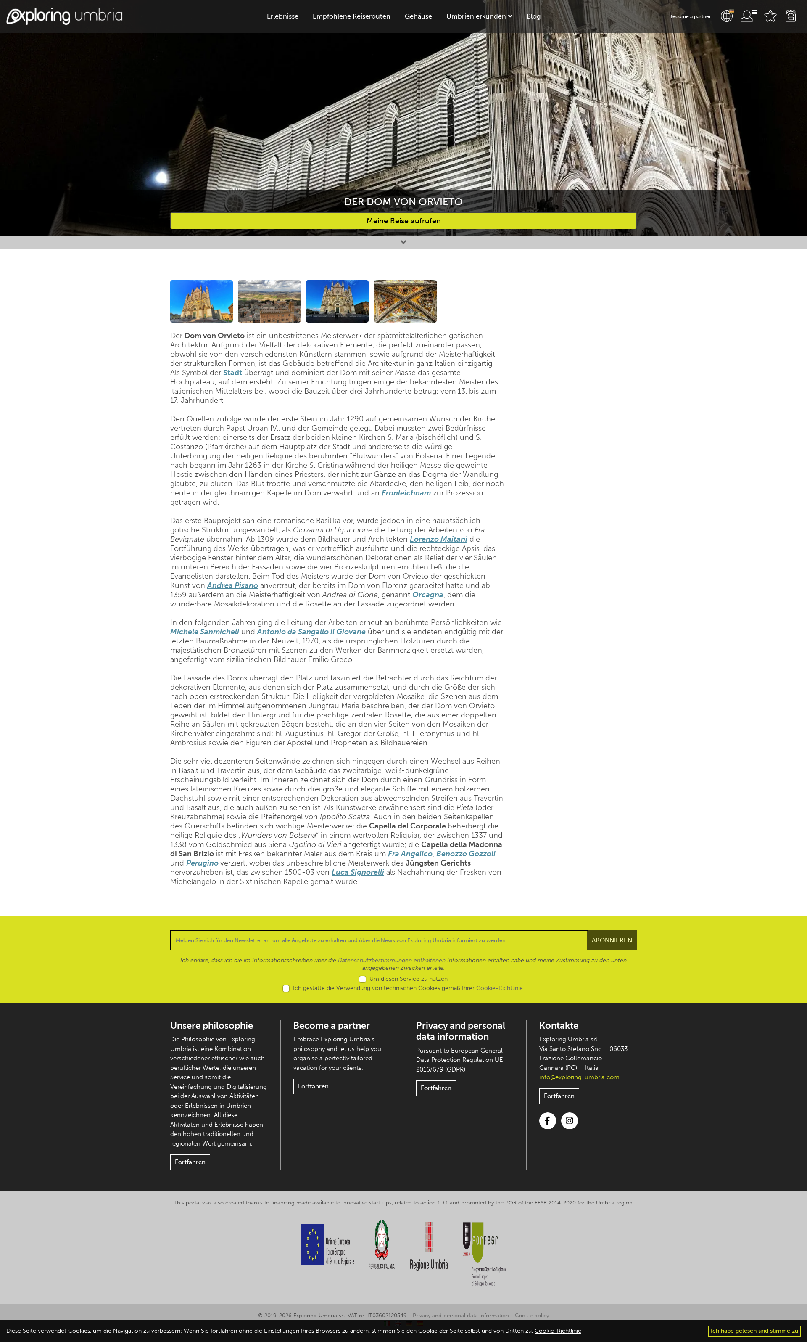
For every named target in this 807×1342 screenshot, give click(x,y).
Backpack (790, 16)
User (748, 16)
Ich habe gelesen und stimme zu (754, 1330)
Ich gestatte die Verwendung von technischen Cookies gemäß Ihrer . (408, 988)
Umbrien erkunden (476, 16)
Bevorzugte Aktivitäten (770, 16)
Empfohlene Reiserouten (351, 16)
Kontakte (558, 1025)
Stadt (232, 372)
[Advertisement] (583, 406)
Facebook (547, 1120)
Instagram (569, 1120)
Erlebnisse (282, 16)
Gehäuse (418, 16)
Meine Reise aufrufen (404, 220)
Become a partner (690, 16)
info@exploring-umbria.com (579, 1077)
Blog (534, 16)
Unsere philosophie (211, 1025)
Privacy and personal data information (460, 1031)
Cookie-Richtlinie (499, 988)
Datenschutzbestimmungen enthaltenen (392, 960)
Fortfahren (190, 1162)
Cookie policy (532, 1315)
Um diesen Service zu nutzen (408, 978)
